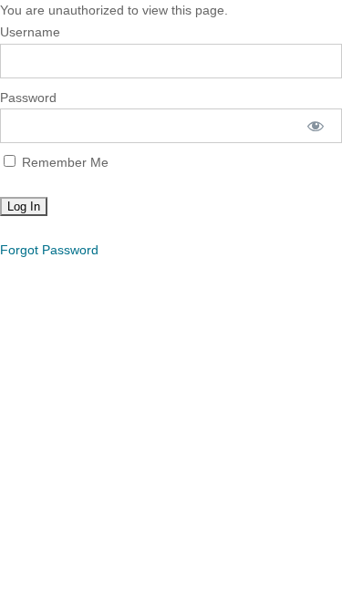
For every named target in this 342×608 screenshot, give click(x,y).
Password (28, 97)
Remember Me (63, 162)
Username (30, 32)
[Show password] (316, 125)
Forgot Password (49, 249)
